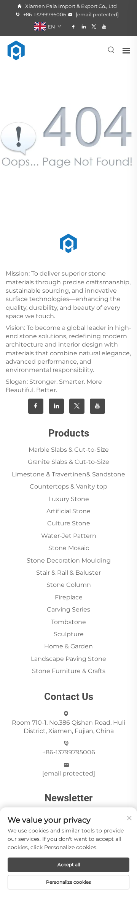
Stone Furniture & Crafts (68, 671)
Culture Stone (68, 523)
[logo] (16, 50)
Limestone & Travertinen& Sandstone (68, 474)
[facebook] (73, 26)
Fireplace (69, 597)
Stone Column (68, 584)
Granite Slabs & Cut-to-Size (68, 461)
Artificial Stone (68, 511)
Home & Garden (68, 646)
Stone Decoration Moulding (69, 560)
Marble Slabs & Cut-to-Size (69, 449)
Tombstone (68, 622)
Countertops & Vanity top (68, 486)
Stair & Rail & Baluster (68, 572)
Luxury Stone (68, 499)
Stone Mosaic (68, 548)
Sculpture (69, 634)
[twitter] (93, 26)
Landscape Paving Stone (68, 658)
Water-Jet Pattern (68, 535)
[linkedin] (83, 26)
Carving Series (68, 609)
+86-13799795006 (44, 14)
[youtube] (104, 26)
